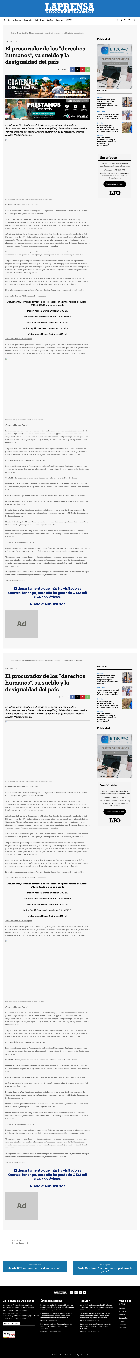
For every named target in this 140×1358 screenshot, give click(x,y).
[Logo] (60, 1293)
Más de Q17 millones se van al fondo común (35, 1268)
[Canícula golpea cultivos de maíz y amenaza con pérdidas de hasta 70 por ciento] (127, 127)
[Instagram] (121, 20)
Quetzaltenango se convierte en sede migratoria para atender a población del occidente (108, 103)
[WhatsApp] (87, 69)
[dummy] (47, 624)
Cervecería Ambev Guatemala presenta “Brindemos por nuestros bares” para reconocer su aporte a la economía (56, 1315)
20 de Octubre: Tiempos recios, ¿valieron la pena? (105, 1269)
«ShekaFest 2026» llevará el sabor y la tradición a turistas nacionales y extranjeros (106, 141)
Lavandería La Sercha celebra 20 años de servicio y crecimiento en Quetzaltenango (57, 1306)
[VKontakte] (125, 20)
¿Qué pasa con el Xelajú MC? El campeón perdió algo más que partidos (108, 116)
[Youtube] (129, 20)
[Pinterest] (82, 69)
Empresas (43, 1310)
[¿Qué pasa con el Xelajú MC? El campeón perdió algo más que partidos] (127, 115)
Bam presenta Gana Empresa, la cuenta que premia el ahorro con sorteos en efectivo (56, 1326)
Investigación (22, 33)
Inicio (13, 33)
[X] (77, 69)
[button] (134, 20)
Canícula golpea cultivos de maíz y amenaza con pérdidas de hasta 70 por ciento (107, 128)
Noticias (100, 97)
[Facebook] (117, 20)
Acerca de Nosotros (11, 1324)
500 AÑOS (101, 112)
